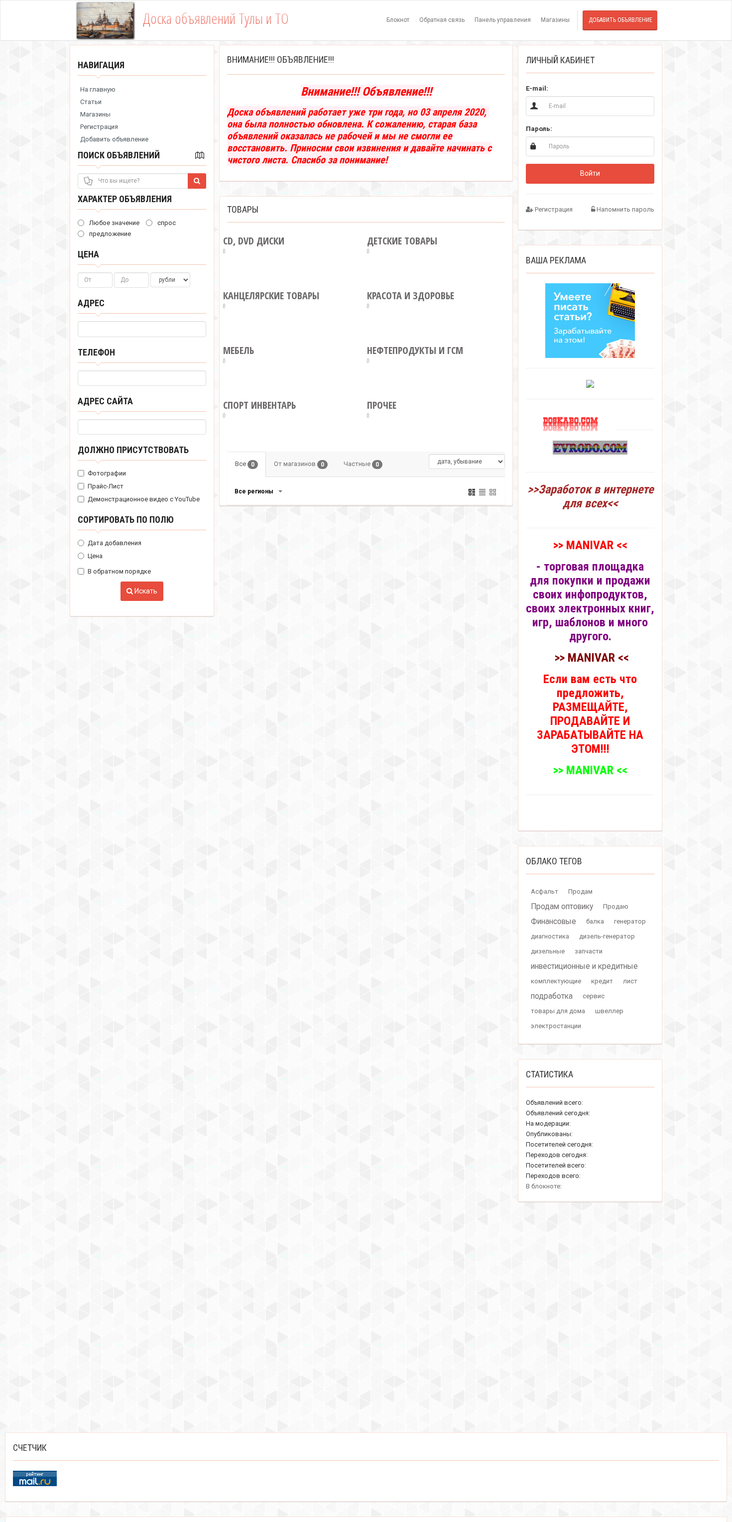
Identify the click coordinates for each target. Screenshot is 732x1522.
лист (630, 981)
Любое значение (113, 223)
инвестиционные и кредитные (584, 966)
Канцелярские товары (271, 300)
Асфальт (544, 891)
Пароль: (539, 128)
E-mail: (537, 88)
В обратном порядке (119, 571)
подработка (552, 996)
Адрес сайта (105, 401)
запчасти (589, 951)
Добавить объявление (620, 19)
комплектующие (556, 981)
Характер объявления (125, 199)
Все (244, 464)
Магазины (555, 19)
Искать (145, 591)
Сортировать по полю (126, 519)
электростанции (556, 1026)
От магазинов (299, 464)
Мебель (238, 355)
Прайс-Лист (105, 486)
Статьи (91, 102)
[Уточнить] (279, 491)
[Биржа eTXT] (590, 320)
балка (595, 921)
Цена (88, 254)
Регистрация (99, 126)
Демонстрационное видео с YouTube (144, 499)
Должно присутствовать (133, 450)
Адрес (91, 303)
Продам (580, 891)
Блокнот (397, 19)
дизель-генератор (607, 936)
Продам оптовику (562, 906)
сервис (594, 996)
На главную (98, 89)
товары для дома (558, 1011)
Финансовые (553, 921)
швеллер (609, 1011)
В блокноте (543, 1186)
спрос (166, 223)
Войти (590, 173)
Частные (361, 464)
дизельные (548, 951)
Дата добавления (114, 543)
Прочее (381, 409)
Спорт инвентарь (259, 409)
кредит (602, 981)
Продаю (615, 906)
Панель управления (503, 19)
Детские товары (402, 245)
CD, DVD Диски (253, 245)
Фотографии (107, 473)
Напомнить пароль (624, 209)
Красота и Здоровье (410, 300)
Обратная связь (442, 19)
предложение (109, 233)
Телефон (96, 352)
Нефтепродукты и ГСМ (415, 355)
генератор (630, 921)
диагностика (550, 936)
